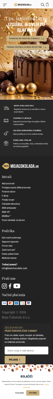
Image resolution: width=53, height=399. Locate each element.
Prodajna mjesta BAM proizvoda (16, 187)
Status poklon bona (10, 254)
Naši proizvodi (8, 183)
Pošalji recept (8, 199)
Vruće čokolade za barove (13, 220)
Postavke (19, 392)
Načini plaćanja (13, 294)
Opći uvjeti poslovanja (11, 237)
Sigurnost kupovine (10, 241)
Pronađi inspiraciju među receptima (24, 47)
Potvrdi (33, 393)
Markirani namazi (9, 258)
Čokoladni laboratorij (11, 204)
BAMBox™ (6, 216)
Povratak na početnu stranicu (24, 39)
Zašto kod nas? (8, 250)
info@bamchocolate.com (14, 268)
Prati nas (8, 278)
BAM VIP (6, 212)
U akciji (5, 195)
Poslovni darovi (8, 191)
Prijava (13, 359)
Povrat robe (7, 245)
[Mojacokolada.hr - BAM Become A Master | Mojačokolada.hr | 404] (26, 5)
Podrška (8, 230)
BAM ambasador (9, 208)
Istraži (6, 176)
